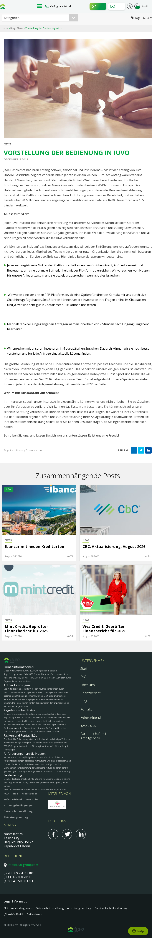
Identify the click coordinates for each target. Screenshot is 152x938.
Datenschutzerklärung (18, 811)
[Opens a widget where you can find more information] (138, 931)
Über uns (87, 685)
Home (5, 28)
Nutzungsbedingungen (18, 805)
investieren (16, 450)
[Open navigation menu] (39, 6)
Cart (130, 7)
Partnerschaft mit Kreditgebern (93, 735)
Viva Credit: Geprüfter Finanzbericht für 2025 (103, 628)
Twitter (67, 834)
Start (83, 668)
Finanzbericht (90, 693)
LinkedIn (81, 834)
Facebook (53, 834)
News (20, 28)
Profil (145, 6)
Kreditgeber (29, 793)
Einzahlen (98, 6)
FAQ (83, 676)
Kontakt (86, 709)
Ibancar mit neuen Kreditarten (34, 546)
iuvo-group (3, 7)
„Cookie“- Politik (14, 914)
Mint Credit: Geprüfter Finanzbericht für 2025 (26, 628)
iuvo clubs (32, 799)
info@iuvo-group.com (23, 865)
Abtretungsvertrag (16, 817)
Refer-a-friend (90, 717)
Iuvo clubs (88, 725)
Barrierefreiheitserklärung (111, 908)
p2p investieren (33, 450)
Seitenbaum (34, 914)
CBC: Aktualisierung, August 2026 (113, 546)
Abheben (116, 6)
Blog (12, 28)
